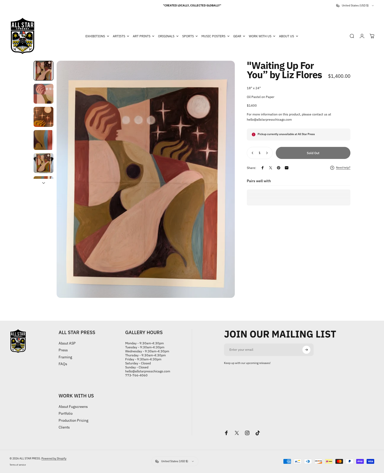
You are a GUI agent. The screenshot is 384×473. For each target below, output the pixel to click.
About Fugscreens (73, 406)
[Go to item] (43, 71)
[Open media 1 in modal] (146, 179)
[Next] (224, 179)
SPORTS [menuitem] (188, 36)
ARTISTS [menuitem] (119, 36)
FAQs (63, 364)
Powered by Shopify (53, 458)
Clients (64, 427)
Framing (65, 357)
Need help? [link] (343, 167)
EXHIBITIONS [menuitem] (95, 36)
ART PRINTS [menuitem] (141, 36)
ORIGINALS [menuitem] (166, 36)
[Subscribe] (306, 350)
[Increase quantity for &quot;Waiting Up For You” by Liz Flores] (267, 153)
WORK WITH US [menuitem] (260, 36)
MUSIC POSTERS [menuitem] (213, 36)
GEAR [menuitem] (237, 36)
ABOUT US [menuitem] (286, 36)
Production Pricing (73, 420)
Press (63, 350)
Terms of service (18, 464)
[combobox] (355, 5)
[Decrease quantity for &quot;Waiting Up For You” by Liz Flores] (251, 153)
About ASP (67, 343)
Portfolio (66, 413)
